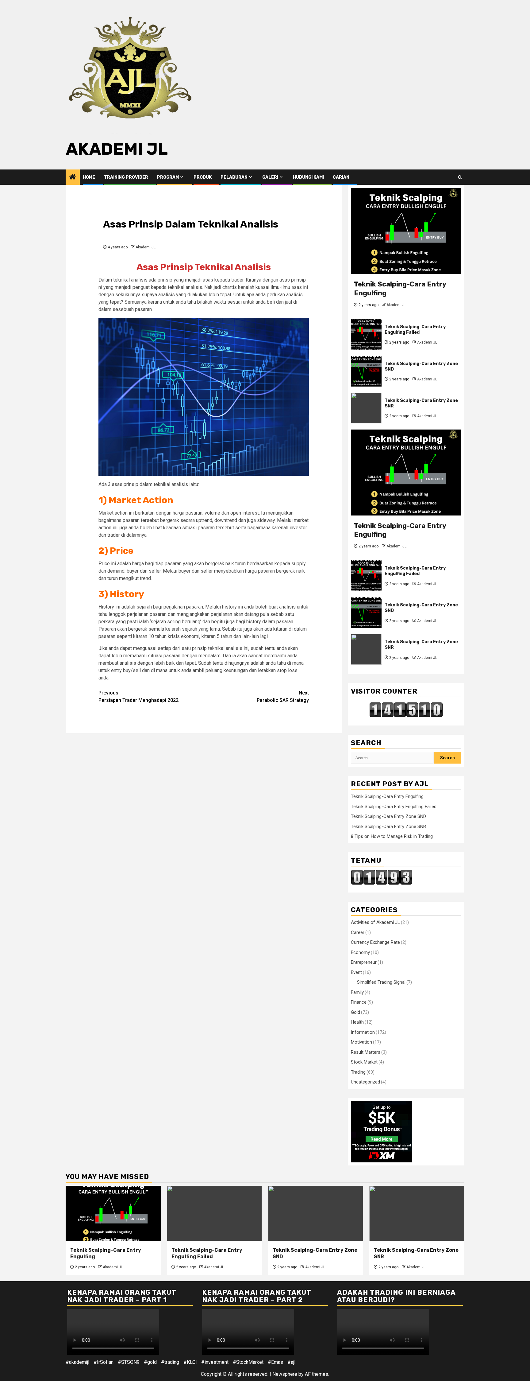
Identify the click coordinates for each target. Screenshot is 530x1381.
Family (357, 992)
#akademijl (77, 1362)
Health (357, 1022)
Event (356, 972)
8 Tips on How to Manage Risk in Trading (392, 836)
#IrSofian (103, 1362)
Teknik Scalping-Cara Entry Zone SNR (388, 826)
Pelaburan (234, 177)
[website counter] (406, 710)
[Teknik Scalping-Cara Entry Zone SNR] (366, 408)
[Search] (460, 177)
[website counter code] (381, 877)
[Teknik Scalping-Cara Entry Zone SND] (366, 371)
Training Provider (126, 177)
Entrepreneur (364, 962)
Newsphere (284, 1374)
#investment (215, 1362)
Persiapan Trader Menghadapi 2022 (138, 696)
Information (363, 1032)
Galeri (270, 177)
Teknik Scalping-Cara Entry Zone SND (388, 816)
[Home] (72, 177)
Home (89, 177)
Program (168, 177)
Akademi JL (117, 149)
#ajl (291, 1362)
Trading (358, 1072)
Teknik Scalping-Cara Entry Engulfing (387, 796)
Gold (355, 1012)
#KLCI (190, 1362)
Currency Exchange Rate (375, 942)
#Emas (275, 1362)
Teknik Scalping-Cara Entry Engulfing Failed (415, 329)
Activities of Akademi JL (375, 922)
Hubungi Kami (308, 177)
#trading (170, 1362)
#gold (150, 1362)
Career (357, 932)
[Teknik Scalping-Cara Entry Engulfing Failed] (366, 334)
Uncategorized (365, 1082)
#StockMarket (248, 1362)
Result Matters (365, 1052)
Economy (360, 952)
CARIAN (341, 177)
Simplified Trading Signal (381, 982)
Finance (359, 1002)
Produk (203, 177)
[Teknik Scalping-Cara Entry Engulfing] (406, 231)
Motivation (361, 1042)
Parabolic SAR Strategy (283, 696)
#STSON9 (129, 1362)
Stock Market (364, 1062)
